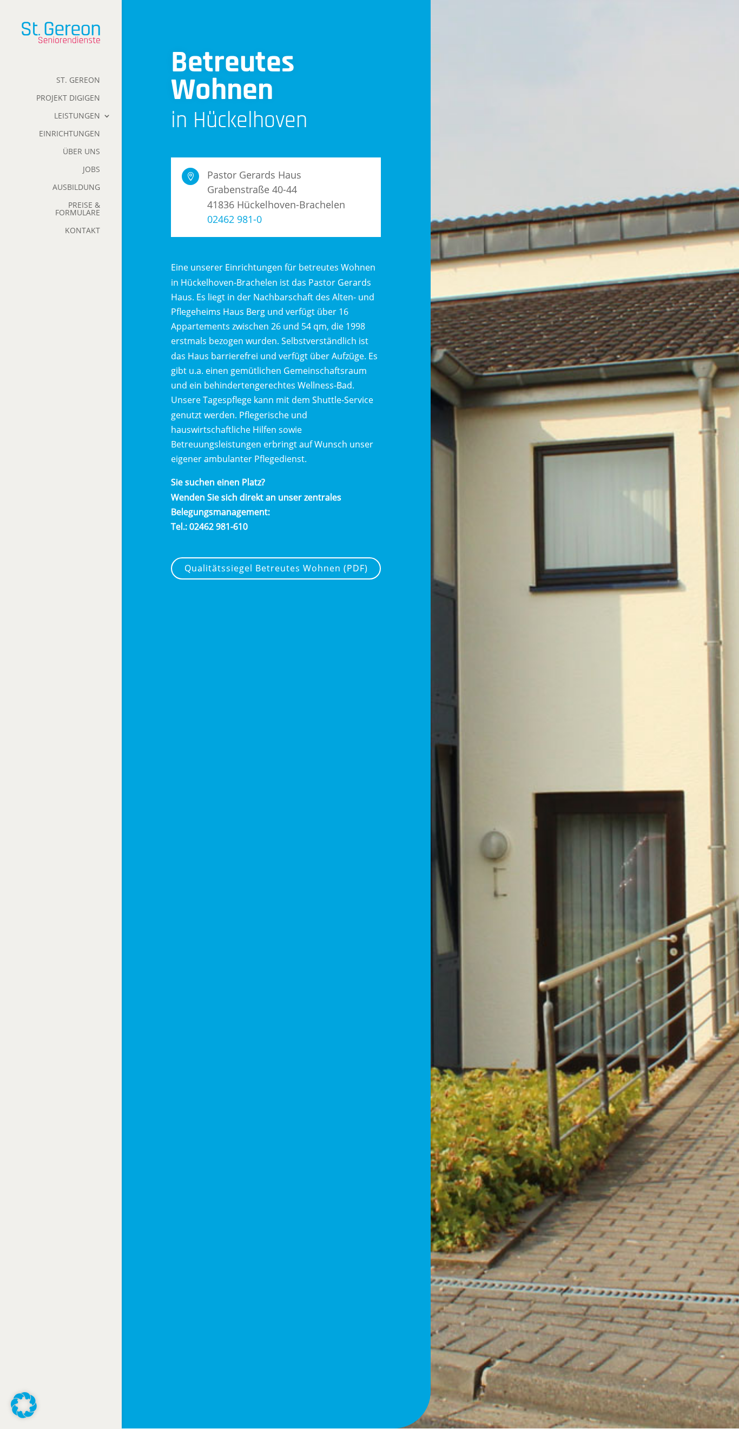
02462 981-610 (218, 526)
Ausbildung (76, 187)
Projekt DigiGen (68, 98)
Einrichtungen (69, 134)
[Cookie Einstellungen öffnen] (24, 1415)
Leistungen (77, 116)
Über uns (81, 152)
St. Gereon (78, 80)
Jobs (91, 170)
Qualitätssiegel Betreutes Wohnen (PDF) (276, 568)
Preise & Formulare (77, 209)
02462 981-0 (234, 219)
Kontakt (82, 231)
